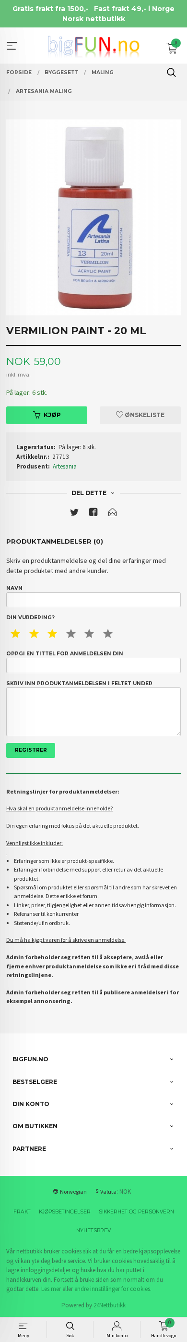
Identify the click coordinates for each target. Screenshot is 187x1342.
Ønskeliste (143, 414)
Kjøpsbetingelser (65, 1212)
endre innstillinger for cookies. (113, 1289)
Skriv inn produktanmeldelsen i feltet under (79, 683)
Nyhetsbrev (93, 1230)
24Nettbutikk (110, 1305)
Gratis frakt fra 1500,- (50, 8)
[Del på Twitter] (74, 514)
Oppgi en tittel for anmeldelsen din (64, 654)
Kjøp (52, 414)
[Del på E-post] (112, 514)
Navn (14, 588)
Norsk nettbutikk (93, 18)
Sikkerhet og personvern (136, 1212)
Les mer (51, 1289)
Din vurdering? (30, 617)
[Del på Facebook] (93, 514)
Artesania (65, 466)
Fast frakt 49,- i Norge (134, 8)
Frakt (22, 1212)
